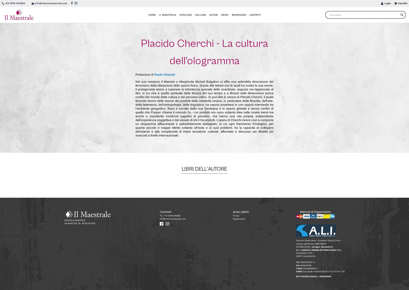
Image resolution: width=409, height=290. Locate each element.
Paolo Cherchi (164, 74)
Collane (200, 14)
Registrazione (239, 219)
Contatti (255, 14)
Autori (213, 14)
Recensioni (239, 14)
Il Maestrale (167, 14)
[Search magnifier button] (402, 15)
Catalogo (185, 14)
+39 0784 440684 (15, 3)
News (224, 14)
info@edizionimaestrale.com (51, 3)
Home (152, 14)
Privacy (236, 215)
